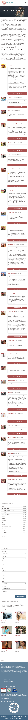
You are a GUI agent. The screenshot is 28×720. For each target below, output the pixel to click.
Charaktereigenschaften (8, 681)
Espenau (14, 524)
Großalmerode (14, 543)
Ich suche (4, 551)
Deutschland (7, 659)
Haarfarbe (4, 586)
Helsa (14, 522)
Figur (3, 581)
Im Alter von (4, 556)
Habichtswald (14, 545)
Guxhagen (14, 534)
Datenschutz (16, 718)
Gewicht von (4, 573)
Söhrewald (14, 528)
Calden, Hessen (14, 540)
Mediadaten (7, 718)
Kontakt (11, 718)
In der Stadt (4, 591)
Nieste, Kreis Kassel (14, 514)
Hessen (12, 659)
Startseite (3, 659)
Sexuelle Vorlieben (7, 683)
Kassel (14, 506)
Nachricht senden (17, 93)
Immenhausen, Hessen (14, 526)
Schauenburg (14, 538)
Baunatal (14, 530)
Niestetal (18, 65)
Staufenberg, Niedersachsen (14, 510)
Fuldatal (14, 516)
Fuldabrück (14, 520)
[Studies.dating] (8, 3)
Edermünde (14, 536)
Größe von (4, 564)
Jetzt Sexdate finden (21, 596)
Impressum (21, 718)
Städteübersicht (7, 679)
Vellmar (14, 518)
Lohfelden (14, 512)
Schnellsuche (6, 678)
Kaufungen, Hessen (14, 508)
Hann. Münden (14, 532)
